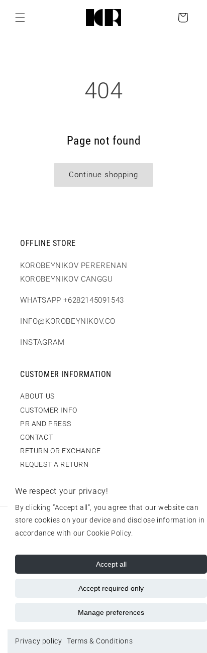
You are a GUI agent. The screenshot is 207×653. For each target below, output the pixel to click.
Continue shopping (103, 174)
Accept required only (111, 588)
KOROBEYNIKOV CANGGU (66, 279)
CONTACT (36, 437)
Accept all (111, 564)
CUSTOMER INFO (48, 410)
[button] (20, 18)
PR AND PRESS (45, 424)
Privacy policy (38, 641)
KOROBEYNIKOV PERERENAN (73, 265)
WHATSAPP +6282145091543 (72, 300)
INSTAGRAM (42, 342)
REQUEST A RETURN (54, 464)
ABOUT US (37, 396)
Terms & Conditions (100, 641)
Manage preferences (111, 612)
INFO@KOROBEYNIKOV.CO (68, 321)
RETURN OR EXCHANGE (60, 451)
